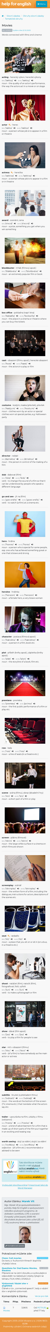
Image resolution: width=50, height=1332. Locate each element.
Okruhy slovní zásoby (33, 16)
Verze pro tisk (41, 1296)
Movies (6, 1310)
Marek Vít (28, 1201)
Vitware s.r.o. (30, 1321)
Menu (42, 4)
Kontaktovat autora (15, 1246)
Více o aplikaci (32, 1177)
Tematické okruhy (14, 19)
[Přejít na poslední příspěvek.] (48, 1308)
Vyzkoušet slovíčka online (14, 1185)
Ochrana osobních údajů (35, 1326)
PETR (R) (41, 1308)
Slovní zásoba (13, 16)
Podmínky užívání (12, 1326)
